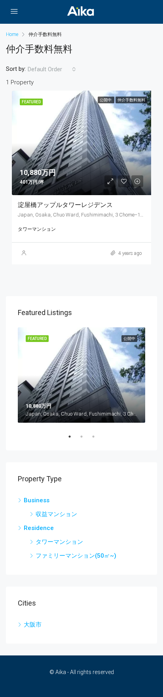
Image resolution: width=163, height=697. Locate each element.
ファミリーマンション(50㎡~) (76, 555)
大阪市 (33, 624)
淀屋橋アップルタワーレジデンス (65, 205)
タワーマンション (59, 541)
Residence (39, 528)
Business (36, 500)
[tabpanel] (81, 375)
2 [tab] (85, 437)
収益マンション (56, 514)
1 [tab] (74, 437)
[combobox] (52, 69)
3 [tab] (97, 437)
